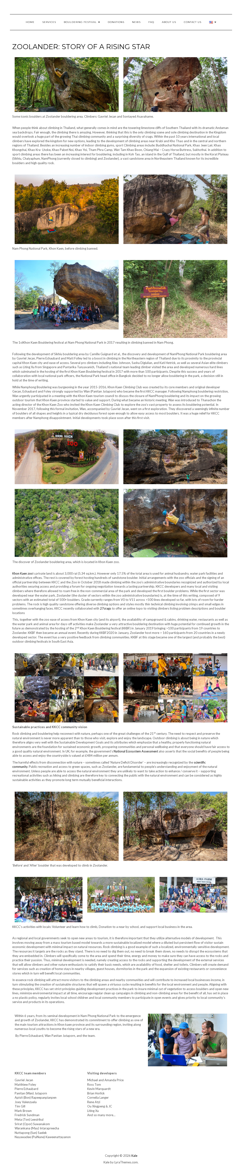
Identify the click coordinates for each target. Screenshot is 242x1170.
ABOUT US (169, 22)
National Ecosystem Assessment (136, 751)
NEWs (136, 22)
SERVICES (49, 22)
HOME (30, 22)
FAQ (151, 22)
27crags (105, 608)
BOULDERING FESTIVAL (81, 22)
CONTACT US (192, 22)
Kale (134, 1155)
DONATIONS (116, 22)
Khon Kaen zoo (22, 573)
